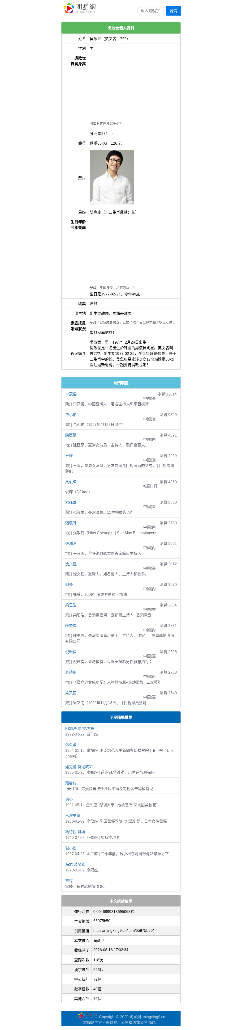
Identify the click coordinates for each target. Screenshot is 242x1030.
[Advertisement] (134, 88)
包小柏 (71, 415)
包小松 (71, 848)
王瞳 (69, 456)
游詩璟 (71, 672)
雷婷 (69, 881)
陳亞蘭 (71, 435)
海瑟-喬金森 (75, 864)
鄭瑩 (69, 585)
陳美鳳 (71, 626)
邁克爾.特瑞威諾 (79, 767)
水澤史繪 (72, 816)
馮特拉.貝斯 (75, 832)
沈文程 (71, 564)
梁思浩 (71, 605)
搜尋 (173, 11)
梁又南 (71, 693)
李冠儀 (71, 394)
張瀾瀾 (71, 544)
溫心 (69, 799)
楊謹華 (71, 502)
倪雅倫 (71, 652)
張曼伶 (71, 783)
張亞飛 (71, 745)
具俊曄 (71, 482)
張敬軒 (71, 523)
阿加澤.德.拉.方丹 (80, 729)
